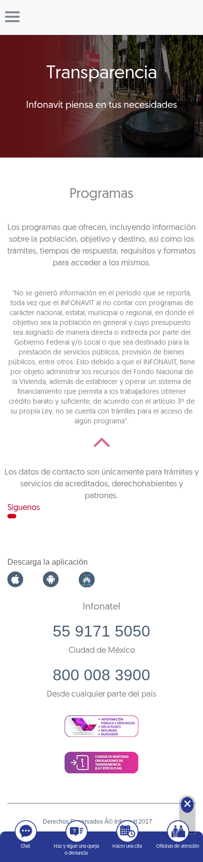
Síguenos (23, 508)
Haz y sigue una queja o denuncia (76, 850)
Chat (25, 846)
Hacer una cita (127, 846)
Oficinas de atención (177, 846)
